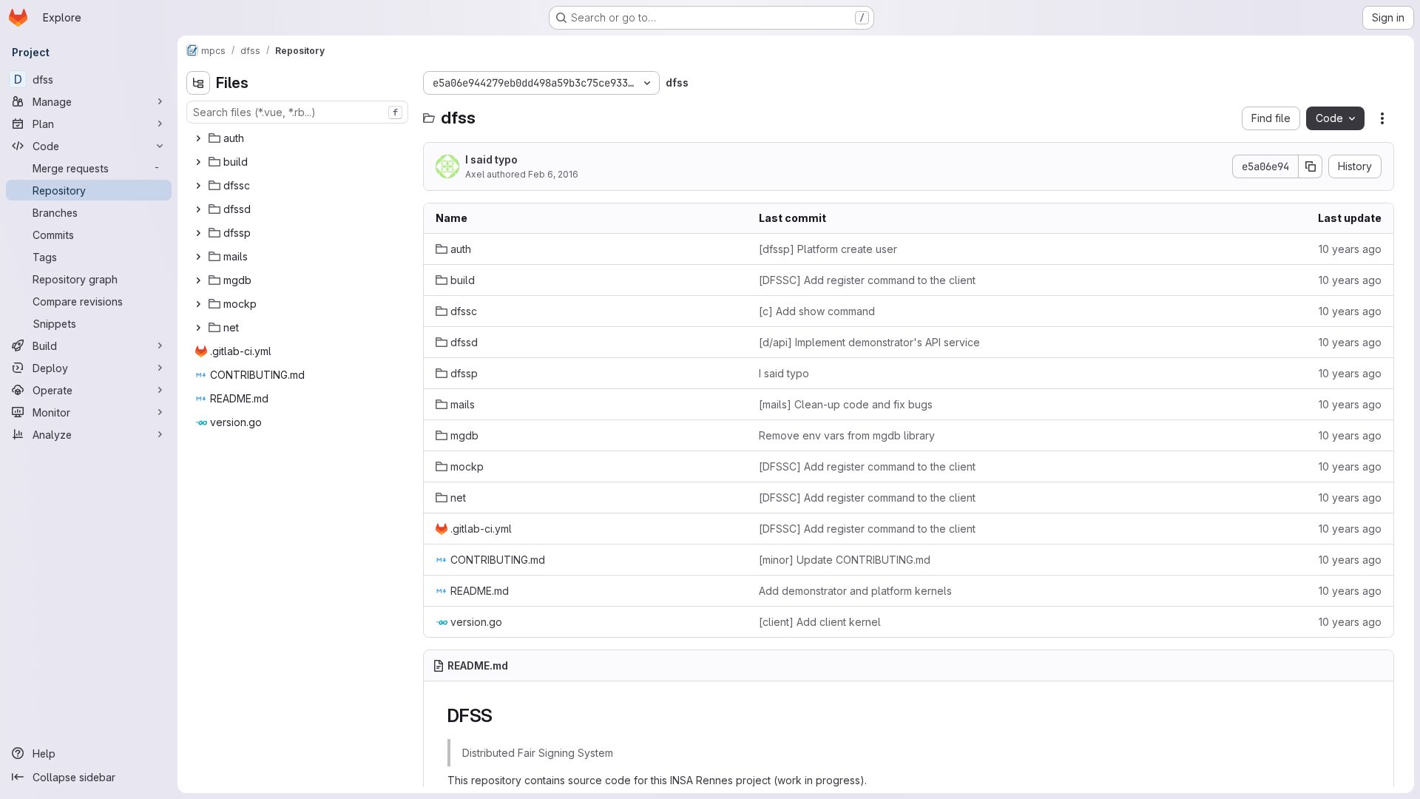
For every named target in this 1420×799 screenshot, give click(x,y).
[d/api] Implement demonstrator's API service (869, 342)
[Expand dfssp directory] (198, 233)
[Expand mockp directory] (198, 304)
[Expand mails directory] (198, 257)
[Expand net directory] (198, 328)
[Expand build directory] (198, 162)
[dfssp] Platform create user (828, 249)
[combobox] (297, 112)
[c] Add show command (817, 311)
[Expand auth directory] (198, 138)
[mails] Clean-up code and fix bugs (846, 404)
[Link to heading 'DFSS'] (502, 715)
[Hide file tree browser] (198, 83)
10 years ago (1350, 249)
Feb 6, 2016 (553, 174)
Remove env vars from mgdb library (847, 435)
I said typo (491, 159)
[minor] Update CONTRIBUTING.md (844, 559)
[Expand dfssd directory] (198, 209)
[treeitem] (298, 138)
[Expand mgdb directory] (198, 280)
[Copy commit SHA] (1310, 166)
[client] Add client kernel (820, 622)
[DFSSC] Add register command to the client (867, 280)
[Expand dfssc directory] (198, 186)
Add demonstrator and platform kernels (855, 590)
